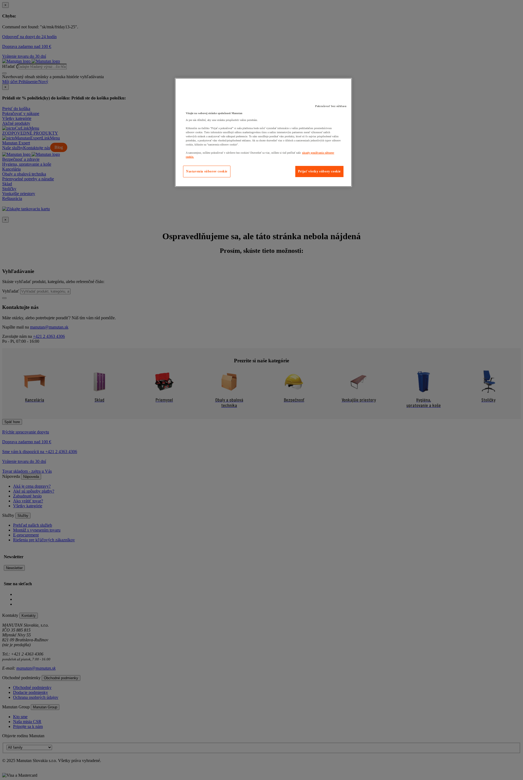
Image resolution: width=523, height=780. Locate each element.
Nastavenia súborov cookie (206, 171)
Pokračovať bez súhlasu (330, 106)
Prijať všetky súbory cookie (319, 171)
